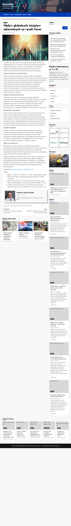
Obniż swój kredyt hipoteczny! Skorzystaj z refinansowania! (58, 45)
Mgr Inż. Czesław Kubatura (51, 194)
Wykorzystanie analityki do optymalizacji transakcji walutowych (7, 236)
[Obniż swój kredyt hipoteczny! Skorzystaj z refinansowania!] (59, 208)
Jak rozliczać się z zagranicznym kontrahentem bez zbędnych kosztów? (58, 50)
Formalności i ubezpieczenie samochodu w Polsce (57, 60)
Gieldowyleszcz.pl (55, 118)
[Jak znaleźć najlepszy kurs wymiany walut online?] (59, 386)
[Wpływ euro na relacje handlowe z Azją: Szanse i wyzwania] (59, 314)
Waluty (29, 14)
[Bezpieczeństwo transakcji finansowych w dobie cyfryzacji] (59, 277)
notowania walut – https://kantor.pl (22, 169)
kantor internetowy (11, 205)
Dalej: (37, 211)
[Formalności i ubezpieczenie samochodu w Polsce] (62, 425)
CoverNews (45, 446)
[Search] (68, 14)
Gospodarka (18, 14)
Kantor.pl (52, 72)
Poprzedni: (12, 211)
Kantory (24, 14)
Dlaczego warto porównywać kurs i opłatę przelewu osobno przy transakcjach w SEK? (58, 40)
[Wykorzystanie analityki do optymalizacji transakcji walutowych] (9, 226)
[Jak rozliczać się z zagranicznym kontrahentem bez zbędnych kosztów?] (59, 243)
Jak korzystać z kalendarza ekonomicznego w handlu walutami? (40, 235)
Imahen (7, 4)
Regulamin (53, 113)
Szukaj (51, 22)
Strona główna (5, 19)
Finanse (12, 14)
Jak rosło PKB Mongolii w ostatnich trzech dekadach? (57, 55)
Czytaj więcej (60, 165)
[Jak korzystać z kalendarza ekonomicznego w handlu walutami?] (41, 226)
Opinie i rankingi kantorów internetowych (24, 234)
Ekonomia (6, 14)
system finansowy (27, 205)
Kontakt (52, 116)
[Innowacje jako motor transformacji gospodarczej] (59, 348)
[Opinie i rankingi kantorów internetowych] (25, 226)
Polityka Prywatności (56, 110)
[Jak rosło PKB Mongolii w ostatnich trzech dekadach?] (49, 425)
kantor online (19, 205)
